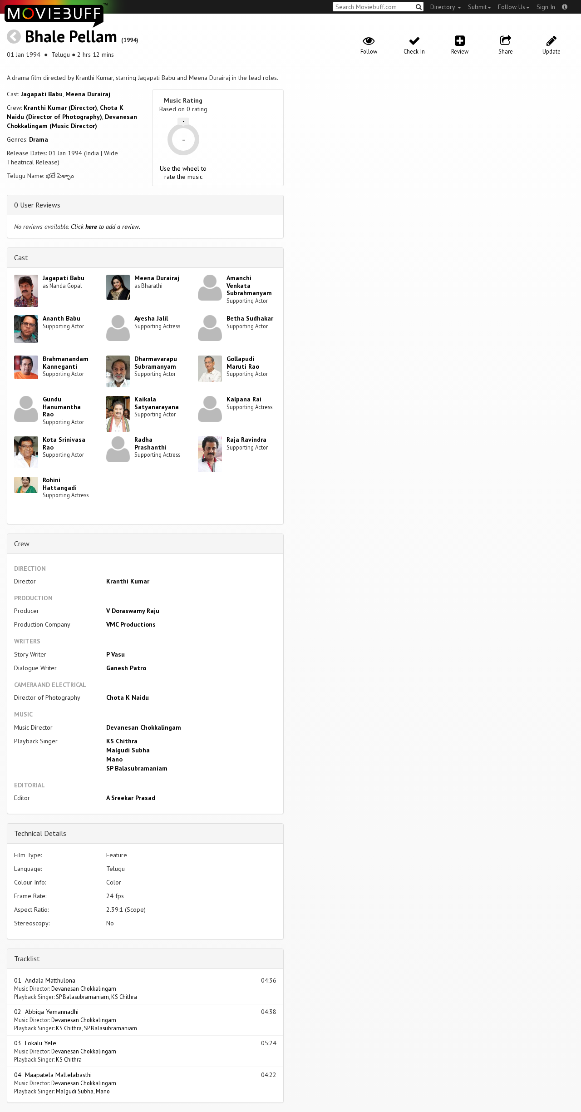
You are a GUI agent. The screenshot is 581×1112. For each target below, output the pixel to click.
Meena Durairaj (87, 94)
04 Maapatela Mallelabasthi (53, 1075)
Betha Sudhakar (249, 318)
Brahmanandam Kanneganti (66, 363)
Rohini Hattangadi (60, 484)
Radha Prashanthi (150, 443)
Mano (114, 759)
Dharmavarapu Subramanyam (155, 363)
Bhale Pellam (71, 36)
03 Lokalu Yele (35, 1043)
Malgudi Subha (128, 750)
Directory (443, 7)
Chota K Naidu (127, 697)
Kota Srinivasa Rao (64, 443)
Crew (22, 543)
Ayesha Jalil (151, 318)
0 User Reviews (37, 204)
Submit (477, 7)
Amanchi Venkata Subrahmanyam (249, 285)
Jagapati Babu (42, 94)
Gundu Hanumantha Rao (62, 407)
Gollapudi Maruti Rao (242, 363)
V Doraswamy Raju (132, 611)
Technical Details (40, 833)
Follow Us (511, 7)
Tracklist (27, 958)
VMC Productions (131, 624)
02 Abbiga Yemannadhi (46, 1012)
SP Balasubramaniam (136, 768)
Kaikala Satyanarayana (156, 403)
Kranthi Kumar (127, 581)
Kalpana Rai (243, 399)
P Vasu (115, 654)
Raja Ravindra (246, 439)
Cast (21, 257)
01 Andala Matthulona (44, 980)
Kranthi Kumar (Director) (60, 108)
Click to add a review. (105, 226)
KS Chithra (122, 741)
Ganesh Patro (126, 668)
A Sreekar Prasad (130, 798)
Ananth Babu (61, 318)
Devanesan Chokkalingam (143, 727)
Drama (38, 139)
